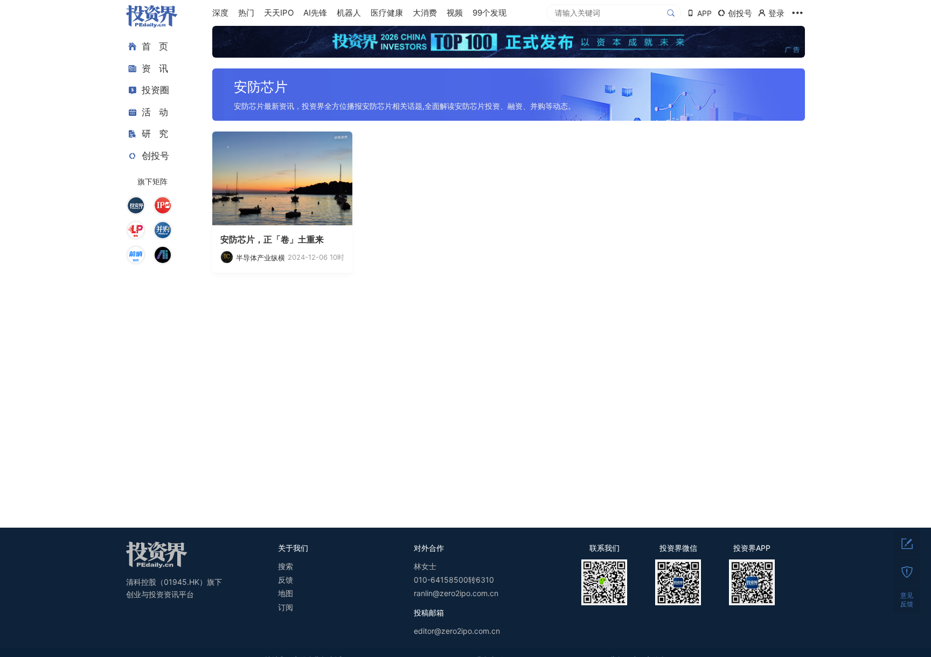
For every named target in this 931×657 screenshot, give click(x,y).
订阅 (285, 607)
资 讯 (155, 68)
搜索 (285, 566)
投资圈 (155, 90)
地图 (285, 593)
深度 (220, 13)
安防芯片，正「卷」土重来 (272, 239)
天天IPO (279, 13)
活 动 (155, 112)
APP (704, 13)
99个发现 (489, 13)
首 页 (155, 46)
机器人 (349, 13)
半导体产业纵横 (260, 257)
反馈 (285, 579)
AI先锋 (315, 13)
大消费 (425, 13)
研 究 (155, 133)
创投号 (155, 155)
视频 (455, 13)
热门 (246, 13)
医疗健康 (387, 13)
